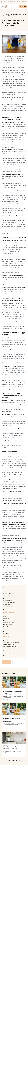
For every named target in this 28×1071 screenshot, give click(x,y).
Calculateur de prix (7, 652)
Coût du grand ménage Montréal (10, 638)
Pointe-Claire (6, 633)
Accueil (3, 14)
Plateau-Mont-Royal (7, 624)
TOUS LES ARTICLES (14, 760)
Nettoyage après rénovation (9, 608)
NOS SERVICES (18, 662)
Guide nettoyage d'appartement (10, 640)
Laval (4, 616)
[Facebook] (3, 3)
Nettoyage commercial (8, 598)
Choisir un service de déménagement (11, 642)
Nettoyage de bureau (7, 600)
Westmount (5, 626)
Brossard (5, 631)
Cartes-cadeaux (6, 655)
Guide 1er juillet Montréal (8, 644)
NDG (4, 628)
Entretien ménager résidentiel (9, 593)
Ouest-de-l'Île (6, 618)
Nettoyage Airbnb (7, 604)
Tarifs (4, 653)
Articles (7, 14)
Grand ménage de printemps (9, 646)
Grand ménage (6, 595)
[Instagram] (1, 3)
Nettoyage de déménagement (9, 597)
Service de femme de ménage (9, 602)
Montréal (5, 615)
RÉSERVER (23, 6)
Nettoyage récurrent (7, 609)
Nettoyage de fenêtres (8, 606)
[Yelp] (6, 3)
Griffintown (5, 630)
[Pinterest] (8, 3)
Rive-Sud (5, 620)
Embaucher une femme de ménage (11, 648)
